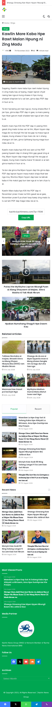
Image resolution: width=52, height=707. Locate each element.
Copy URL (26, 217)
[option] (26, 241)
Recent (38, 409)
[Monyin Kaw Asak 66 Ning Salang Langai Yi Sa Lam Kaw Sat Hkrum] (9, 465)
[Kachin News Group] (12, 9)
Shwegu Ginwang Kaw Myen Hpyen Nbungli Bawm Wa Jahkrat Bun (32, 452)
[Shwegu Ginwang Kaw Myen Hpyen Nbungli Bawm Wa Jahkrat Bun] (9, 453)
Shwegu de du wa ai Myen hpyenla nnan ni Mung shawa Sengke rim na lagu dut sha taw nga (37, 361)
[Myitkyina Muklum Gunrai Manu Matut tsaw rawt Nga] (38, 380)
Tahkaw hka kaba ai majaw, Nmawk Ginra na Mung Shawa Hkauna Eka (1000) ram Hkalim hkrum (13, 361)
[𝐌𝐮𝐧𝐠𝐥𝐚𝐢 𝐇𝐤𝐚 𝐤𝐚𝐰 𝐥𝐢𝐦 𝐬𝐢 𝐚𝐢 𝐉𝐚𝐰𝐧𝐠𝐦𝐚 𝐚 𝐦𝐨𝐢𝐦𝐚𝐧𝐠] (9, 478)
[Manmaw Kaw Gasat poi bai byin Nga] (13, 380)
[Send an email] (10, 51)
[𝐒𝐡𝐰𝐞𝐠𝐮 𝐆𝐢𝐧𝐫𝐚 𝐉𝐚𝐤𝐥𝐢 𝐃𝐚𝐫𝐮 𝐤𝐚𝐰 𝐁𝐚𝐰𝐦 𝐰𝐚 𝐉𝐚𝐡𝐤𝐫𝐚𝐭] (9, 437)
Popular (14, 409)
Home (6, 23)
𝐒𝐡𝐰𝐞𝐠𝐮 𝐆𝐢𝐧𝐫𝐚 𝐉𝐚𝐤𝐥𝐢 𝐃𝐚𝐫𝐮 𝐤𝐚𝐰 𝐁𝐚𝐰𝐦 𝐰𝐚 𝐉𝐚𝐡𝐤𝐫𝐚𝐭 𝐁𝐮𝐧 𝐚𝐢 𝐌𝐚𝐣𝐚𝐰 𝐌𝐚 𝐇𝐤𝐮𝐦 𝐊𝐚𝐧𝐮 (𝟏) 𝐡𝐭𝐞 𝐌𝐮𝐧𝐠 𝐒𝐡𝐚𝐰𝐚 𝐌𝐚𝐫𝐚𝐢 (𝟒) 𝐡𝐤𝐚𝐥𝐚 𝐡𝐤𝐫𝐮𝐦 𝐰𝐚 (34, 437)
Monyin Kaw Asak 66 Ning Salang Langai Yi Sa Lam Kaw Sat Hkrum (26, 244)
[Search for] (48, 16)
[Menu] (3, 16)
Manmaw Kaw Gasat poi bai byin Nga (12, 390)
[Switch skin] (44, 16)
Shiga (13, 23)
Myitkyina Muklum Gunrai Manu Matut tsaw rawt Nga (36, 392)
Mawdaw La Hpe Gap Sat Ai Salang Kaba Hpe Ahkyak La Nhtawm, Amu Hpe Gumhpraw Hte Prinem (33, 421)
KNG (7, 51)
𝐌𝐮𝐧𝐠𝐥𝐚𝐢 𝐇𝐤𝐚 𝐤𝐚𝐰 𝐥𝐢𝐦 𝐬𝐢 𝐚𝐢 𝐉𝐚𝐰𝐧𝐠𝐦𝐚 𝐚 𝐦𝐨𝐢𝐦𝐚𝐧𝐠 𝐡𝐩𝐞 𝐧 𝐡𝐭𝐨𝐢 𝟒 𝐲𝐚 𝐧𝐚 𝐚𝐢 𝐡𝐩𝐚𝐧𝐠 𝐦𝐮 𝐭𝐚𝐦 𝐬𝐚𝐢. (34, 477)
